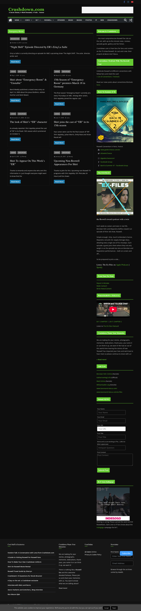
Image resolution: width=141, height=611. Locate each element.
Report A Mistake (103, 283)
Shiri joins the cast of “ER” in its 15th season (71, 123)
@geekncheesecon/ (107, 158)
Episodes (61, 20)
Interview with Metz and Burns (19, 585)
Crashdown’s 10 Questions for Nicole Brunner (25, 576)
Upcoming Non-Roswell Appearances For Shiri (67, 162)
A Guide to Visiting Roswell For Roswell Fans (24, 557)
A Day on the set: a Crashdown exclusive (23, 580)
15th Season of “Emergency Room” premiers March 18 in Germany (69, 83)
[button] (20, 20)
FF (96, 20)
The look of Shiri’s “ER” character (28, 122)
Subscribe (126, 553)
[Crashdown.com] (10, 20)
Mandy (24, 156)
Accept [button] (106, 608)
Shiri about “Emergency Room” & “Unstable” (28, 81)
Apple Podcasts (122, 264)
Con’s (27, 20)
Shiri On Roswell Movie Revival (19, 567)
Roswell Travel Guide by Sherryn (20, 571)
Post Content (101, 452)
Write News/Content (104, 289)
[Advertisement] (107, 10)
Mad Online (101, 381)
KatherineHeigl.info (104, 377)
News (17, 20)
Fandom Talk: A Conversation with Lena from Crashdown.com (31, 553)
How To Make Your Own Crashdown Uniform (24, 562)
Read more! (63, 588)
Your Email (100, 417)
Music (70, 20)
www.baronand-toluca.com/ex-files (109, 392)
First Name (115, 552)
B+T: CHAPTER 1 (102, 322)
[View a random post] (130, 20)
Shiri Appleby (22, 71)
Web (102, 20)
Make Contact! (102, 286)
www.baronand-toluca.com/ (107, 388)
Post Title (100, 433)
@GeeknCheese (106, 153)
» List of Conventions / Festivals (108, 77)
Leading (24, 39)
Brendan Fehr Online (104, 374)
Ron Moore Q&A (14, 594)
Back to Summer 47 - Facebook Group (114, 165)
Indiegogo (100, 527)
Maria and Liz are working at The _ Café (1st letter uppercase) (111, 443)
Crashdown (112, 20)
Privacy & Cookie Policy (93, 555)
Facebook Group (106, 162)
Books (79, 20)
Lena (25, 43)
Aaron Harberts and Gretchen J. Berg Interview (25, 590)
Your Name (101, 409)
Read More (122, 608)
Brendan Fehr (15, 39)
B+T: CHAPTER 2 (116, 322)
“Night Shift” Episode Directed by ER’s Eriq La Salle (38, 47)
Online (90, 552)
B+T (37, 20)
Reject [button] (114, 608)
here (98, 85)
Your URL (100, 425)
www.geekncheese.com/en (110, 150)
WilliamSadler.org (103, 385)
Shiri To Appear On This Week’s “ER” (27, 162)
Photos (88, 20)
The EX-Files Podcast (110, 326)
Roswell (48, 20)
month (120, 572)
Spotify (99, 267)
